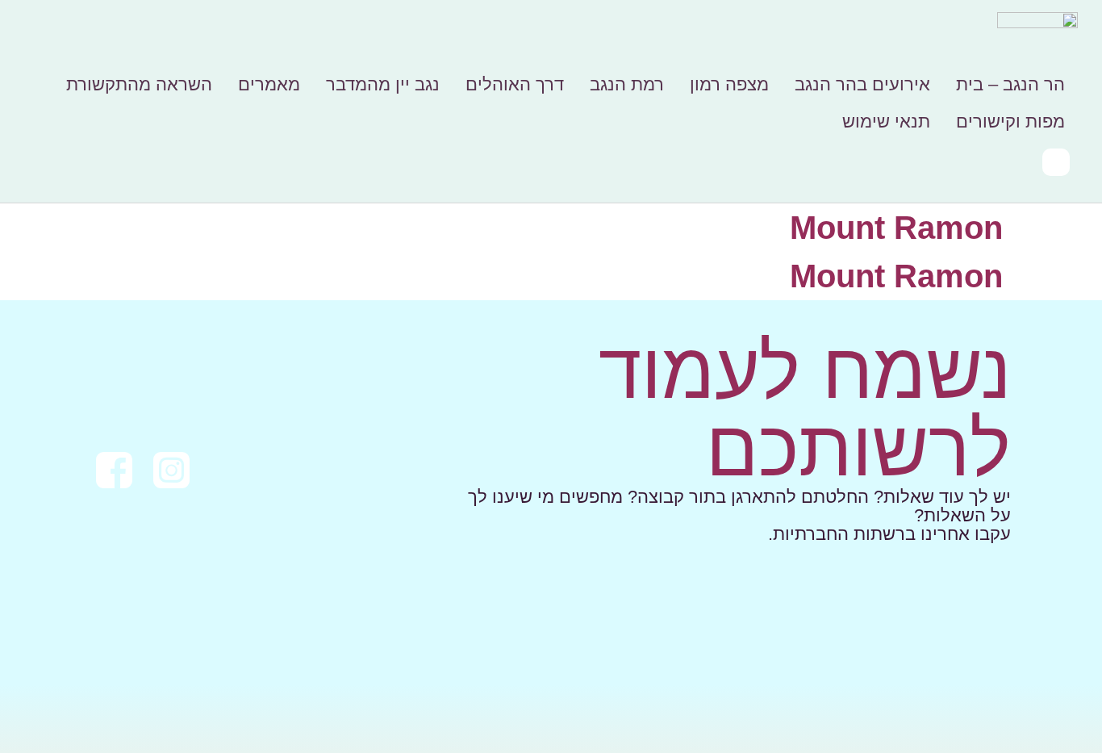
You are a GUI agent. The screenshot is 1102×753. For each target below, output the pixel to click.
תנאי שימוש (886, 121)
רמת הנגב (627, 84)
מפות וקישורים (1010, 121)
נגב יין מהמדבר (383, 84)
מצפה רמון (729, 84)
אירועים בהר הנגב (862, 84)
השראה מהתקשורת (139, 84)
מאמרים (269, 84)
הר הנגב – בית (1010, 84)
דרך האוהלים (514, 84)
